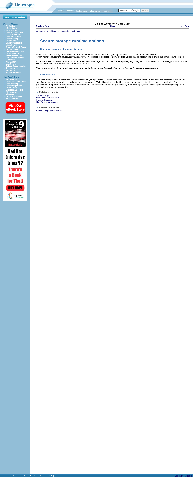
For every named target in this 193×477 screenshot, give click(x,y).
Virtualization (11, 79)
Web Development (14, 56)
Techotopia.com (13, 68)
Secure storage (73, 31)
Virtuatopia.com (13, 70)
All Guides (10, 26)
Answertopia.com (13, 72)
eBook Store (11, 28)
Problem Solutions (14, 96)
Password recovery (44, 100)
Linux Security (12, 39)
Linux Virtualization (14, 43)
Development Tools (14, 53)
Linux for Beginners (14, 32)
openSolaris (11, 64)
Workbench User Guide (46, 31)
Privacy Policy (12, 98)
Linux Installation (13, 37)
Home (112, 26)
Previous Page (42, 26)
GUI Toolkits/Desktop (15, 58)
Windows (10, 94)
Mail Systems (12, 62)
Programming (12, 49)
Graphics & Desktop (14, 90)
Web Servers (11, 88)
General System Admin (16, 81)
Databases (10, 60)
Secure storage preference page (50, 111)
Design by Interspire (183, 476)
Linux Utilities (12, 41)
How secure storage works (47, 98)
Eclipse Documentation (16, 66)
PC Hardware (11, 92)
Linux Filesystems (14, 86)
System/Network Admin (16, 47)
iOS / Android (11, 30)
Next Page (184, 26)
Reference (61, 31)
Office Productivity (14, 34)
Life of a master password (47, 102)
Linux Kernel (11, 45)
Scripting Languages (15, 51)
